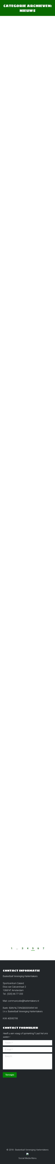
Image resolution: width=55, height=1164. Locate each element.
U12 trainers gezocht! (20, 823)
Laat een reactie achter (17, 82)
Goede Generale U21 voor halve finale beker (27, 458)
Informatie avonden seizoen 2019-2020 (25, 69)
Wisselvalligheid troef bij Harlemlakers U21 (26, 911)
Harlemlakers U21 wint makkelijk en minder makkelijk (27, 750)
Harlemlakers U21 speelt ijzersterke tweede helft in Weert (27, 553)
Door (22, 79)
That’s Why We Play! (22, 178)
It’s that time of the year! (24, 639)
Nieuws (9, 79)
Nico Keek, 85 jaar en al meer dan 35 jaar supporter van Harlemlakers (26, 277)
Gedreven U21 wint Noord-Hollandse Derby (26, 373)
